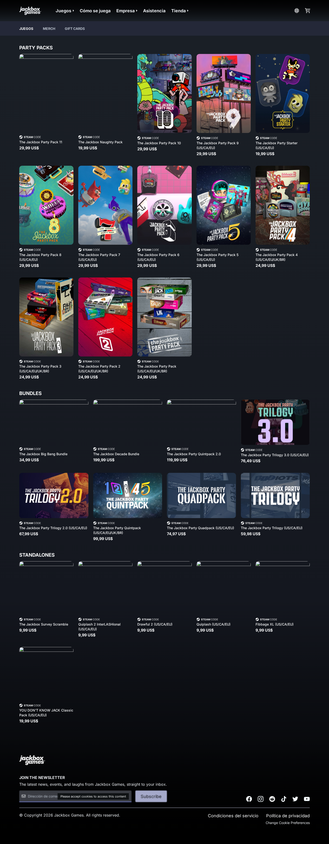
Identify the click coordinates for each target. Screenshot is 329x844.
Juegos (26, 28)
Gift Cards (75, 28)
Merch (49, 28)
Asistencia (154, 10)
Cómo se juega (95, 10)
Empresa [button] (125, 10)
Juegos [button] (63, 10)
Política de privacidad (288, 815)
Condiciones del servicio (233, 815)
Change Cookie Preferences (288, 823)
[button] (65, 11)
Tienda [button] (178, 10)
